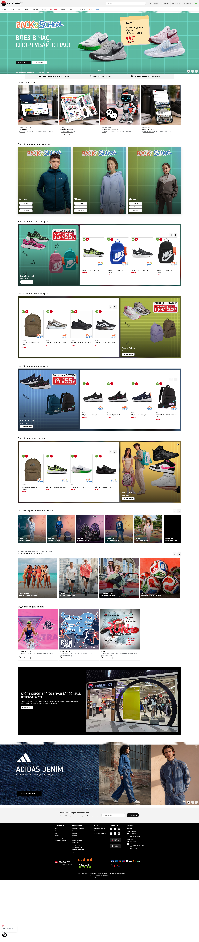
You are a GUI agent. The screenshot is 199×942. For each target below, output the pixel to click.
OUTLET (63, 9)
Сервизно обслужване (60, 840)
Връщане (74, 838)
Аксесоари (27, 211)
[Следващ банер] (196, 71)
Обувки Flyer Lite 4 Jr (89, 415)
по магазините (147, 76)
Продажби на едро (59, 838)
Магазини (57, 831)
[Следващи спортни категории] (179, 554)
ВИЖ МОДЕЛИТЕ (23, 62)
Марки (44, 9)
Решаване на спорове (99, 828)
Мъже (12, 9)
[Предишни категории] (175, 511)
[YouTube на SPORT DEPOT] (118, 829)
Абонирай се (133, 815)
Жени (19, 9)
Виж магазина (27, 708)
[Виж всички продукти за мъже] (44, 180)
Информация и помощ (78, 828)
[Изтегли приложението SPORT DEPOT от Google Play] (115, 840)
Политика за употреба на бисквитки (117, 873)
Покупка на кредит (77, 840)
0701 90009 (133, 841)
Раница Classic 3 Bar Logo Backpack (30, 344)
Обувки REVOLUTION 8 (78, 487)
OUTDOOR (73, 9)
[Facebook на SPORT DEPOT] (114, 829)
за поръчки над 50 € (56, 76)
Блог (56, 833)
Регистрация (75, 831)
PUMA (83, 412)
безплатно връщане (102, 76)
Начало (4, 9)
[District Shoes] (85, 859)
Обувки (27, 203)
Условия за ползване (102, 873)
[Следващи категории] (179, 511)
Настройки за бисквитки (100, 833)
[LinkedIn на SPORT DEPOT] (118, 833)
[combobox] (126, 3)
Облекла (27, 207)
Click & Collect (75, 842)
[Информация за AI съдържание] (178, 444)
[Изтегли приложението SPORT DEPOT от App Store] (115, 846)
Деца (26, 9)
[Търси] (144, 3)
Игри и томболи (76, 852)
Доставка (74, 835)
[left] (171, 235)
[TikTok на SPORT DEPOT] (111, 833)
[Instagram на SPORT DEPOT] (111, 829)
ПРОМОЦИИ (53, 9)
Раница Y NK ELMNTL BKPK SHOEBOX (116, 271)
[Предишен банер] (192, 71)
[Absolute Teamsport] (85, 866)
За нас (56, 828)
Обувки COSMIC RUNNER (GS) (92, 270)
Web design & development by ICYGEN (99, 877)
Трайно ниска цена (77, 847)
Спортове (35, 9)
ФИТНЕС (82, 9)
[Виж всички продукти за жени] (99, 180)
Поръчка (74, 833)
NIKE (83, 268)
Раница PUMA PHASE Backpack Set (166, 416)
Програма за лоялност (78, 849)
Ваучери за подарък (77, 845)
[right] (175, 235)
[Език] (196, 3)
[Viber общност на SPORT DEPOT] (114, 833)
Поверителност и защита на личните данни (86, 873)
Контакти (129, 828)
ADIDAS (24, 340)
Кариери (57, 835)
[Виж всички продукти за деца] (154, 180)
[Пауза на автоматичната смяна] (188, 71)
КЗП (95, 831)
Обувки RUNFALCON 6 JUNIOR (56, 342)
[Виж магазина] (132, 701)
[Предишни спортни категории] (175, 554)
